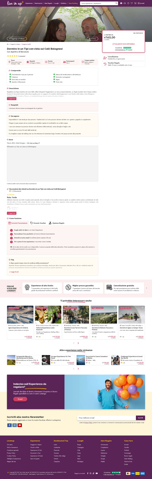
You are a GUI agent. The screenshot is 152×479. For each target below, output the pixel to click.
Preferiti (126, 450)
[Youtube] (20, 425)
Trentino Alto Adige (59, 456)
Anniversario (104, 445)
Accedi (126, 445)
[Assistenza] (124, 3)
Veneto (56, 459)
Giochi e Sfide (34, 447)
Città (78, 450)
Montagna (80, 462)
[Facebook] (9, 425)
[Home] (7, 44)
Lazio (55, 445)
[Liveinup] (16, 3)
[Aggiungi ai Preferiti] (31, 307)
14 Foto (93, 39)
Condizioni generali (12, 450)
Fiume (79, 453)
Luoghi (56, 3)
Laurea (103, 450)
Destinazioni (38, 3)
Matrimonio (104, 453)
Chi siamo (10, 445)
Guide (126, 464)
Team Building (128, 459)
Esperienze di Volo (36, 450)
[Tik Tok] (93, 473)
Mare (78, 459)
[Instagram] (14, 425)
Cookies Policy (11, 456)
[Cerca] (116, 3)
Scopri (20, 399)
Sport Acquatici (34, 459)
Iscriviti (140, 418)
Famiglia (103, 456)
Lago (78, 456)
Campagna (80, 447)
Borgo (79, 445)
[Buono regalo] (121, 3)
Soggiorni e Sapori (36, 445)
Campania (57, 462)
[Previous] (20, 288)
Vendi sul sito (128, 462)
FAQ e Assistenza (12, 447)
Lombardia (57, 447)
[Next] (146, 288)
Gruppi (103, 459)
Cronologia (127, 453)
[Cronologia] (128, 3)
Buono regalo (128, 456)
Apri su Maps (34, 143)
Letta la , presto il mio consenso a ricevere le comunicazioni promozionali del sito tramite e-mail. (111, 423)
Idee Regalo (48, 3)
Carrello (126, 447)
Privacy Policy (88, 423)
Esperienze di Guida (36, 456)
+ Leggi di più (11, 98)
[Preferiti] (132, 3)
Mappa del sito (11, 462)
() (21, 56)
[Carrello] (135, 3)
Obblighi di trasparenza (14, 459)
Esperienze (29, 3)
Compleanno (104, 447)
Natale (103, 462)
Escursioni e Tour (35, 453)
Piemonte (56, 450)
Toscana (56, 453)
